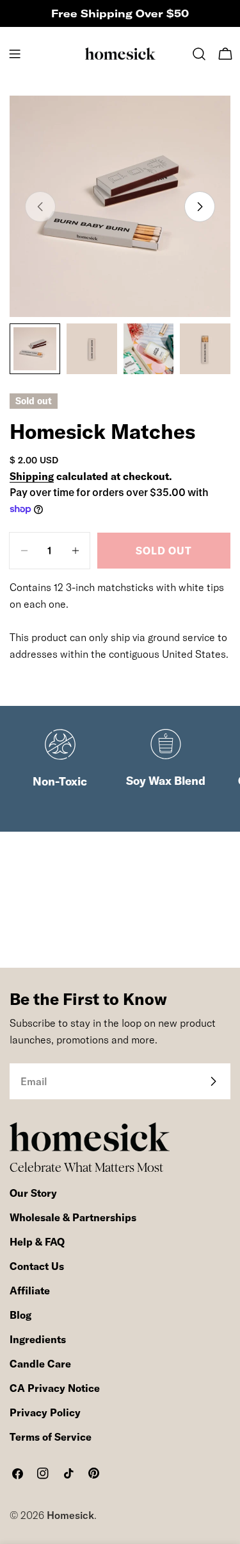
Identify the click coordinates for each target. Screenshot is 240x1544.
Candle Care (40, 1363)
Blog (20, 1314)
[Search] (199, 54)
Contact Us (37, 1266)
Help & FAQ (37, 1241)
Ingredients (38, 1339)
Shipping (32, 476)
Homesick (70, 1515)
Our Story (33, 1193)
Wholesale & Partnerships (73, 1217)
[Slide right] (199, 206)
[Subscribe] (213, 1081)
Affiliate (30, 1290)
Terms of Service (51, 1436)
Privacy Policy (45, 1412)
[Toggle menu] (15, 54)
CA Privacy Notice (55, 1388)
